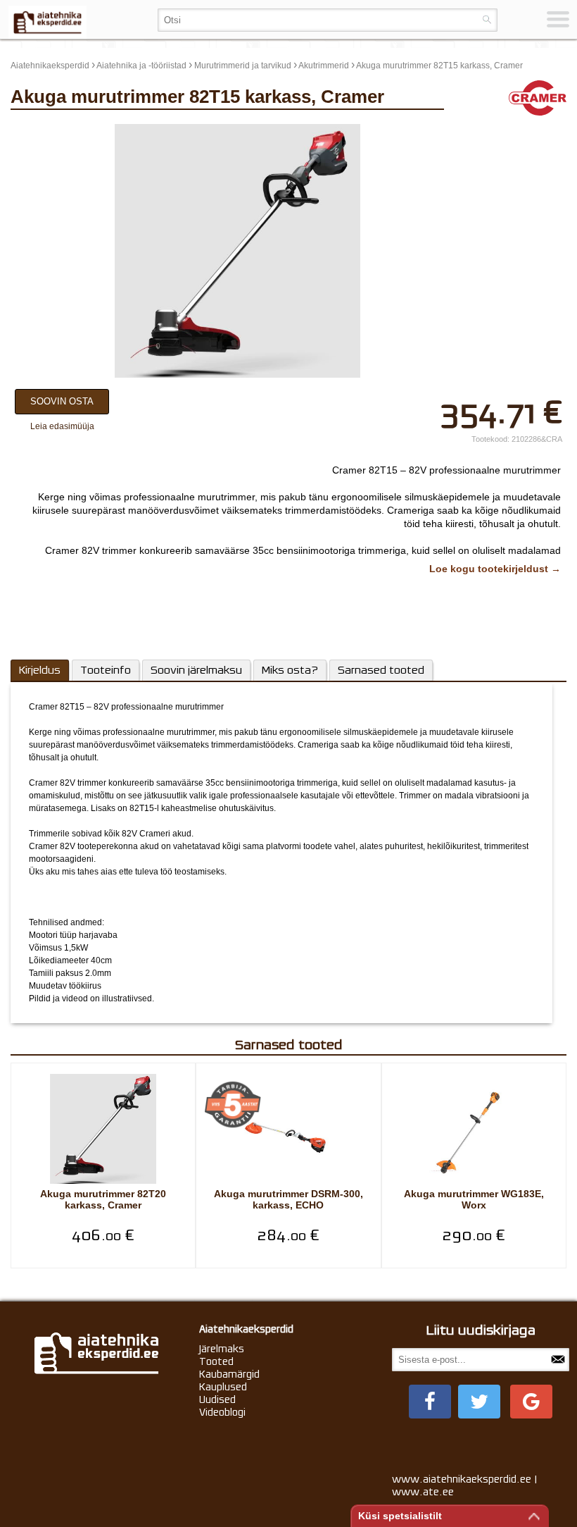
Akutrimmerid (323, 65)
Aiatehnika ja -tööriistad (141, 65)
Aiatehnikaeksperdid (50, 65)
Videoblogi (222, 1412)
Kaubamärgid (229, 1374)
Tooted (216, 1361)
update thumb (487, 130)
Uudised (217, 1399)
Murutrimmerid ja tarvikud (242, 65)
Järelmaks (221, 1348)
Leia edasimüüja (62, 426)
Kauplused (223, 1386)
